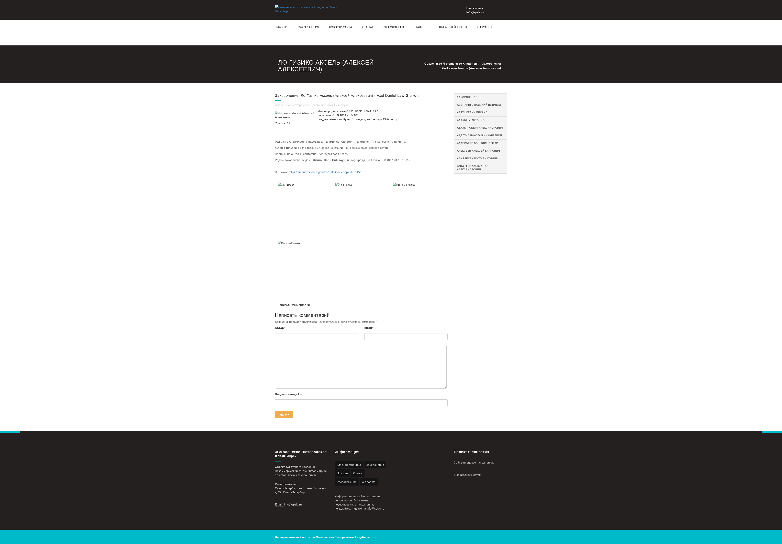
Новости (342, 473)
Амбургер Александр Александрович (472, 167)
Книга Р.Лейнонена (452, 27)
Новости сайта (340, 27)
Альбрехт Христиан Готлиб (477, 158)
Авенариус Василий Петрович (480, 105)
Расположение (394, 27)
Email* (368, 328)
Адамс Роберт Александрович (480, 127)
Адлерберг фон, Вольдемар (477, 143)
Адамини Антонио (471, 120)
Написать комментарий (294, 305)
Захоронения (308, 27)
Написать (284, 415)
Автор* (280, 328)
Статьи (367, 27)
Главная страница (349, 465)
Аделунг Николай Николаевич (479, 135)
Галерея (422, 27)
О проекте (485, 27)
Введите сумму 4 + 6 (289, 394)
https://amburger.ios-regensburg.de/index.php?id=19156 (325, 172)
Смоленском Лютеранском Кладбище (343, 537)
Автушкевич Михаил (472, 112)
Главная (282, 27)
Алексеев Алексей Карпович (478, 150)
